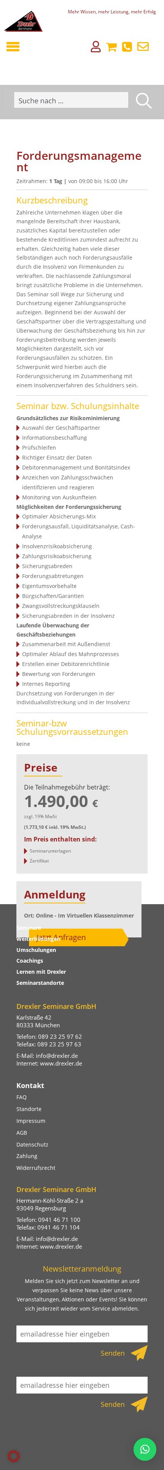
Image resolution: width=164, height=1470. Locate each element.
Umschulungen (36, 949)
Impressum (30, 1120)
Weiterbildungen (38, 938)
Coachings (29, 960)
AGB (21, 1132)
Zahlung (26, 1156)
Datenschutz (32, 1144)
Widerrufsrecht (35, 1167)
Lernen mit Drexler (41, 971)
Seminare (28, 927)
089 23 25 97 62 (60, 1036)
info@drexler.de (57, 1055)
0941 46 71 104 (58, 1227)
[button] (13, 1456)
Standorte (29, 1109)
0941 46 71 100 (59, 1219)
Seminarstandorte (40, 982)
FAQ (21, 1097)
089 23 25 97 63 (59, 1044)
